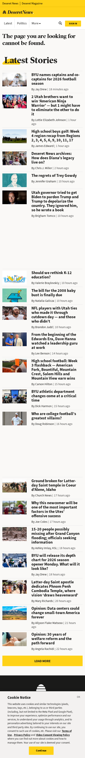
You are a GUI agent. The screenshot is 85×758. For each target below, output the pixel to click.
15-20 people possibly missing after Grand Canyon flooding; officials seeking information (55, 536)
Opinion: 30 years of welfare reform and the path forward (51, 639)
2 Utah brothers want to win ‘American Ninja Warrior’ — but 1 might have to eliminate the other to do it (55, 105)
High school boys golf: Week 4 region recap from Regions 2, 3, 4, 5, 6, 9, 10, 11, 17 (55, 136)
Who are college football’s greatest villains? (53, 416)
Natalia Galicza (44, 301)
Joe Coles (41, 522)
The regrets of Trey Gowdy (54, 175)
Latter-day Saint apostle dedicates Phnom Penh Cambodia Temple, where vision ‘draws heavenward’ (54, 588)
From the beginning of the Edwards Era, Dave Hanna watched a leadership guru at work (54, 341)
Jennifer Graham (45, 181)
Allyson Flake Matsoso (49, 623)
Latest (8, 23)
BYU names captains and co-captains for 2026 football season (55, 79)
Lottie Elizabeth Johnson (50, 120)
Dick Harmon (43, 406)
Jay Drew (41, 89)
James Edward (44, 146)
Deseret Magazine (32, 3)
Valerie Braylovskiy (47, 283)
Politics (22, 23)
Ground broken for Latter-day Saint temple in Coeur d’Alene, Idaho (53, 485)
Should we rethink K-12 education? (51, 275)
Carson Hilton (43, 384)
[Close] (78, 697)
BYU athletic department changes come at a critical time (53, 396)
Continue (41, 750)
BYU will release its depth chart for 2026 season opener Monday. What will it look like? (55, 562)
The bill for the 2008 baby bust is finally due (53, 293)
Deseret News (10, 3)
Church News (43, 495)
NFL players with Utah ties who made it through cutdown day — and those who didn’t (54, 315)
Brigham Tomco (45, 216)
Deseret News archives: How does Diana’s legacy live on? (52, 158)
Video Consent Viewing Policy (53, 735)
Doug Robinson (44, 424)
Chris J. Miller (43, 168)
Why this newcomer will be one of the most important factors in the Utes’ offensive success (54, 509)
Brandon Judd (44, 327)
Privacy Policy (22, 735)
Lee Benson (42, 353)
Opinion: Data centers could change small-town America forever (55, 613)
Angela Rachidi (44, 649)
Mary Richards (44, 601)
